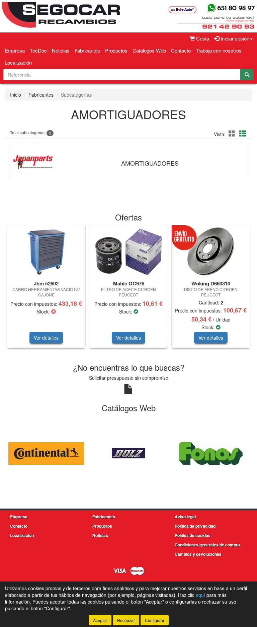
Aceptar (100, 620)
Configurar (154, 620)
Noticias (61, 50)
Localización (18, 62)
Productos (116, 50)
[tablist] (128, 290)
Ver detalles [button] (46, 337)
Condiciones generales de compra (207, 545)
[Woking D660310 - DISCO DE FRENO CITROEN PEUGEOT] (211, 252)
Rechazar (126, 620)
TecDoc (38, 50)
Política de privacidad (195, 526)
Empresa (15, 50)
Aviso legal (185, 517)
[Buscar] (247, 74)
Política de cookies (192, 535)
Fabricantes (87, 50)
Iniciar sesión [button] (234, 38)
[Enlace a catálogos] (46, 453)
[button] (233, 133)
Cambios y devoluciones (198, 554)
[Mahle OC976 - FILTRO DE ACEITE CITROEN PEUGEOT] (128, 251)
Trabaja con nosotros (219, 50)
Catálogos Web (149, 50)
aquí (200, 595)
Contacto (181, 50)
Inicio (15, 94)
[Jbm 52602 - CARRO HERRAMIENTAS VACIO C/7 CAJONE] (46, 252)
